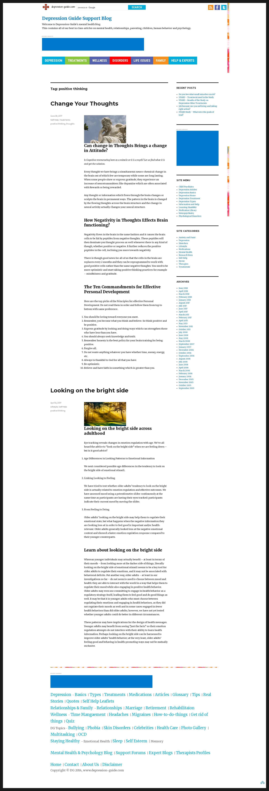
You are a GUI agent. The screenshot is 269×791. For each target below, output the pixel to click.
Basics (80, 694)
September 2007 (186, 344)
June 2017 (183, 309)
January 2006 (185, 376)
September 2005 (186, 388)
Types (95, 694)
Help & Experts (182, 61)
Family (161, 61)
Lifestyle (54, 407)
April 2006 (183, 367)
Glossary (180, 694)
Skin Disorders (117, 727)
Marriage (133, 708)
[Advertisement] (94, 44)
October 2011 (184, 329)
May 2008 (183, 338)
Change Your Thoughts (84, 103)
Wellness (99, 61)
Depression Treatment (189, 198)
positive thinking (57, 124)
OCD (82, 734)
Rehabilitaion (182, 708)
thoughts (70, 124)
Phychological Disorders (190, 216)
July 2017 (183, 306)
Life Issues (142, 61)
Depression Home (187, 195)
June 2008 (183, 335)
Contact (72, 764)
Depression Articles (188, 190)
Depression (53, 61)
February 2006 (185, 373)
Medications (184, 249)
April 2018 (183, 291)
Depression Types (187, 201)
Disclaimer (112, 764)
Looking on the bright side (89, 390)
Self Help (54, 120)
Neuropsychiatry (186, 213)
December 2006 (186, 350)
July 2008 (183, 332)
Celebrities (143, 727)
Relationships (109, 708)
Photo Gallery (193, 727)
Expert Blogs (161, 752)
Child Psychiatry (186, 187)
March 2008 (184, 341)
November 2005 (186, 382)
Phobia (94, 727)
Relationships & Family (71, 708)
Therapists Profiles (193, 752)
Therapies (183, 264)
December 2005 (186, 379)
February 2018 (185, 297)
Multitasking (62, 734)
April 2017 (183, 312)
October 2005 (185, 385)
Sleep (117, 741)
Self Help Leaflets (98, 701)
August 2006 (184, 359)
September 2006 (186, 356)
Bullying (76, 727)
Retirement (156, 708)
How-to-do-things (170, 714)
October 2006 (185, 353)
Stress (182, 261)
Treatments (77, 61)
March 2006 (184, 370)
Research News (186, 255)
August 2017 (184, 303)
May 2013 (183, 323)
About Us (90, 764)
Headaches (118, 714)
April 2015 (183, 320)
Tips (196, 694)
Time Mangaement (88, 714)
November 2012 (186, 326)
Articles (162, 694)
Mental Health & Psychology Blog (81, 752)
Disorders (120, 61)
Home (55, 764)
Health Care (167, 727)
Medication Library (188, 210)
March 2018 (184, 294)
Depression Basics (187, 192)
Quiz (70, 721)
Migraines (141, 714)
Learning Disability (188, 207)
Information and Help (189, 204)
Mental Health (185, 252)
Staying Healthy (65, 741)
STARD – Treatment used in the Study (196, 97)
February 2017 (185, 317)
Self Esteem (136, 741)
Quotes (72, 701)
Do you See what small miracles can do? (197, 94)
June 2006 (183, 365)
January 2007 (185, 347)
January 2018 (185, 300)
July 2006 (183, 362)
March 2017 (184, 315)
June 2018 (183, 288)
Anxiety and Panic (187, 237)
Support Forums (131, 752)
